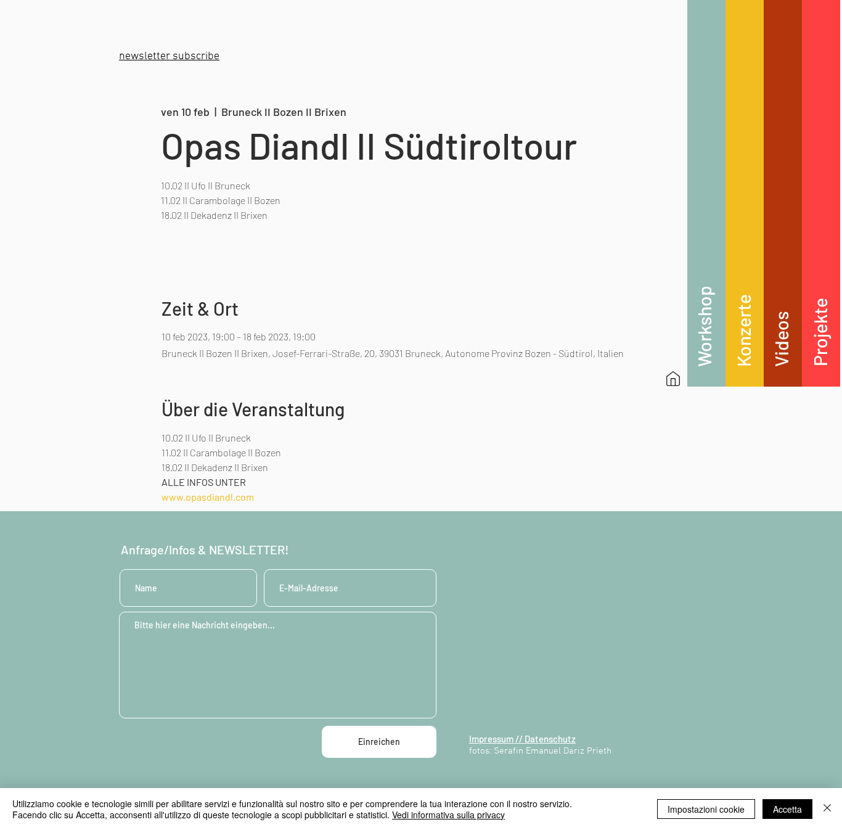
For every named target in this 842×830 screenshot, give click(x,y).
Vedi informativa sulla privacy (448, 814)
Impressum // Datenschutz (522, 738)
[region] (706, 193)
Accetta (787, 809)
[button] (169, 56)
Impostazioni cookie (706, 809)
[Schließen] (827, 809)
